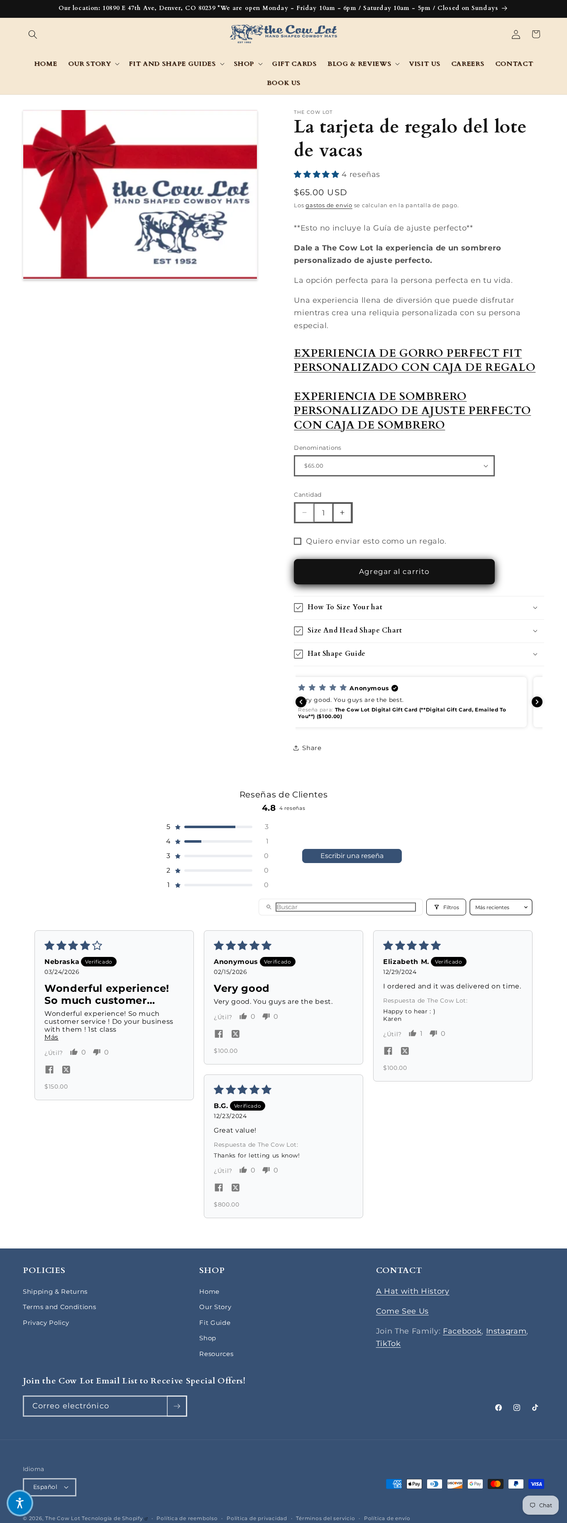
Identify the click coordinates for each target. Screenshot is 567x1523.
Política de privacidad (257, 1518)
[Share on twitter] (66, 1070)
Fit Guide (214, 1323)
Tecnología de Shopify (115, 1518)
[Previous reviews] (301, 702)
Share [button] (311, 747)
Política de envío (387, 1518)
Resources (216, 1354)
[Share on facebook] (49, 1070)
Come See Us (402, 1311)
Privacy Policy (46, 1323)
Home (209, 1291)
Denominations (318, 447)
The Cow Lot (62, 1518)
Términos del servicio (325, 1518)
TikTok (388, 1343)
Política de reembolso (187, 1518)
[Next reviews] (537, 702)
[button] (33, 34)
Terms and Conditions (59, 1307)
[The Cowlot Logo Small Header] (283, 34)
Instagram (506, 1331)
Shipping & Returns (55, 1291)
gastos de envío (328, 205)
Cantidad (308, 494)
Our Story (215, 1307)
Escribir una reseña (352, 856)
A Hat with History (413, 1291)
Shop (207, 1338)
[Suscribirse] (177, 1406)
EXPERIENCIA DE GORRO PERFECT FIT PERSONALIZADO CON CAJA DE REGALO (414, 360)
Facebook (462, 1331)
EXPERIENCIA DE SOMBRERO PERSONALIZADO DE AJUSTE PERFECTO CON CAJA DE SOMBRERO (412, 410)
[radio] (298, 173)
